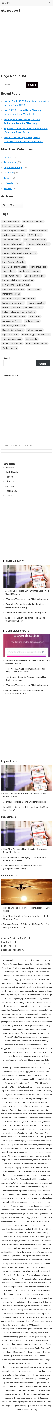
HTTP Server (34, 289)
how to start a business (13, 289)
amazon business (10, 221)
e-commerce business (12, 258)
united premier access (36, 343)
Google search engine (34, 276)
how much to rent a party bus (15, 285)
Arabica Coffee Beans (33, 221)
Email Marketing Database (14, 267)
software (9, 172)
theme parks (31, 339)
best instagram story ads (14, 231)
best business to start (12, 226)
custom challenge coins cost (15, 249)
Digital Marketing (13, 167)
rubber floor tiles (35, 330)
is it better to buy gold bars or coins (18, 298)
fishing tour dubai (38, 267)
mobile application (36, 303)
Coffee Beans (35, 235)
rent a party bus (32, 321)
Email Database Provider (13, 262)
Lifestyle (8, 183)
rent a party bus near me (13, 325)
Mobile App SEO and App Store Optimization (22, 307)
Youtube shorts (9, 348)
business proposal (38, 231)
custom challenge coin (12, 244)
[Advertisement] (26, 43)
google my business (11, 276)
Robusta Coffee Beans (12, 330)
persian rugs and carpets (13, 316)
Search (6, 358)
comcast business (11, 240)
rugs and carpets (10, 334)
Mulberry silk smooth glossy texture (18, 312)
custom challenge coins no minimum (19, 253)
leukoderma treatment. (13, 303)
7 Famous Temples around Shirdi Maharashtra (26, 599)
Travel (7, 178)
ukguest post (10, 10)
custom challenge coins (38, 244)
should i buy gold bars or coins (35, 334)
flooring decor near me (29, 271)
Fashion (8, 188)
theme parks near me (12, 343)
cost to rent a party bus (34, 240)
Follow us (38, 11)
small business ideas (11, 339)
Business (8, 157)
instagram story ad (11, 294)
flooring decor (8, 271)
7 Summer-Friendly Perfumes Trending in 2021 (27, 612)
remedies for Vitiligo (11, 321)
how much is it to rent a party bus (17, 280)
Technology (10, 162)
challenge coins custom (13, 235)
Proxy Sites (35, 316)
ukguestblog (31, 1410)
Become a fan (47, 11)
